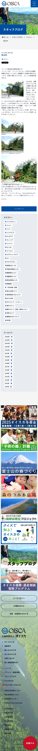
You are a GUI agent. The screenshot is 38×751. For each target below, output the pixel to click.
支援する (30, 743)
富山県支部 (8, 721)
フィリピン (9, 251)
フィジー (29, 37)
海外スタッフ (10, 306)
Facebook (9, 681)
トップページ (19, 209)
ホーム (6, 37)
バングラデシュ (11, 222)
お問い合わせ (9, 658)
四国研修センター (11, 276)
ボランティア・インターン (14, 302)
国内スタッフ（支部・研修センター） (17, 309)
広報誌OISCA (19, 606)
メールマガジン (19, 598)
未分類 (8, 320)
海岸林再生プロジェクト (13, 295)
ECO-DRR (9, 298)
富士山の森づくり (11, 291)
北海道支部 (8, 709)
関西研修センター (11, 273)
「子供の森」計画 (11, 287)
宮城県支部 (8, 713)
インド (8, 229)
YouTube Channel (13, 685)
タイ (7, 258)
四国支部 (7, 733)
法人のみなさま (10, 654)
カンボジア (9, 236)
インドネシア (10, 233)
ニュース (7, 668)
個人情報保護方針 (11, 663)
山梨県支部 (8, 717)
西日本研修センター (12, 280)
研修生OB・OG (11, 265)
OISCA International (13, 703)
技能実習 (9, 284)
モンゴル (9, 247)
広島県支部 (8, 729)
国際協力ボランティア (12, 316)
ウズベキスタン (10, 262)
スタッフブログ (13, 29)
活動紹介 (7, 646)
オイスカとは (9, 642)
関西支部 (7, 725)
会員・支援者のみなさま (19, 614)
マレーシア (9, 240)
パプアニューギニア (12, 254)
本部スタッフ (10, 313)
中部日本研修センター (12, 269)
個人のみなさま (10, 650)
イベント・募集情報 (12, 672)
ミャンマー (9, 243)
